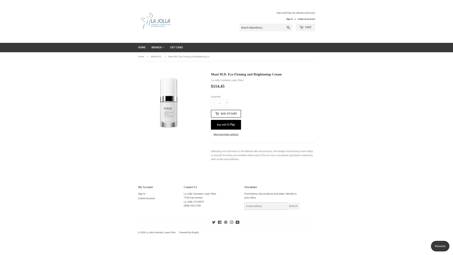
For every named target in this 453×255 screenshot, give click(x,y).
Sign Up (293, 206)
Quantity (215, 96)
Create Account (146, 198)
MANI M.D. (156, 56)
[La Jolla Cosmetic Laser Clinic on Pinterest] (226, 222)
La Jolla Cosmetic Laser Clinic (161, 232)
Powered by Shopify (189, 232)
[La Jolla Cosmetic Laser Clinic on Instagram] (231, 222)
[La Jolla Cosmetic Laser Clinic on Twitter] (214, 222)
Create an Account (306, 19)
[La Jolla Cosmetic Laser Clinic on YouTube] (237, 222)
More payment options (226, 134)
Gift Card (176, 47)
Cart (308, 27)
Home (142, 47)
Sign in (289, 19)
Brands (156, 47)
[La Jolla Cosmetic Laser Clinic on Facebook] (220, 222)
